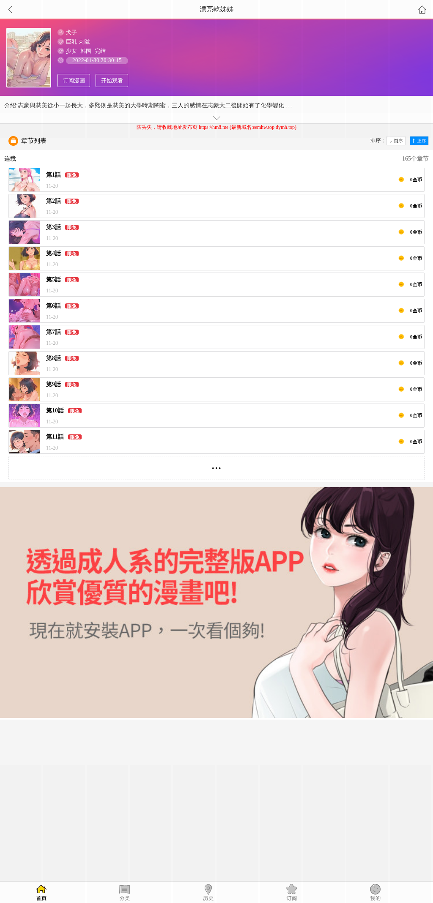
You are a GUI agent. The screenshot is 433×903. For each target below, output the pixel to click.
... (216, 465)
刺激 (84, 41)
